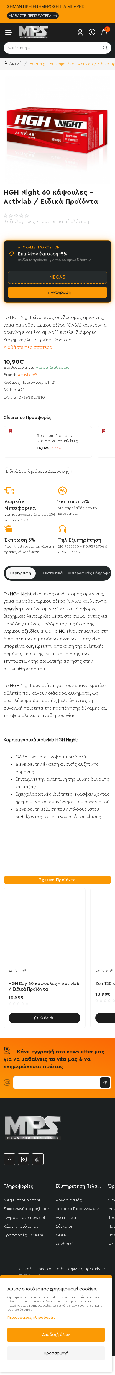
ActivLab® (27, 375)
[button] (44, 1018)
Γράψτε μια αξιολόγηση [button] (64, 221)
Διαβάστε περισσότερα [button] (28, 347)
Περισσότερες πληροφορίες (31, 1317)
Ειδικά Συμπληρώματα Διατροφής (37, 471)
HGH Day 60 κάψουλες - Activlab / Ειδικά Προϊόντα (44, 987)
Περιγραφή (20, 573)
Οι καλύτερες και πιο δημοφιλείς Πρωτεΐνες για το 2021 (64, 1269)
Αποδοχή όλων (56, 1335)
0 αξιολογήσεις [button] (19, 221)
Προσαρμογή (56, 1353)
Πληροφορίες (18, 1186)
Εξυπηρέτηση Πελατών (78, 1186)
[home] (13, 63)
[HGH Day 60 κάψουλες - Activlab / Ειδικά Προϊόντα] (44, 929)
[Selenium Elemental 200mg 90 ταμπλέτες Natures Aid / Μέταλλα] (19, 442)
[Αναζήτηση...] (105, 48)
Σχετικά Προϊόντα (57, 880)
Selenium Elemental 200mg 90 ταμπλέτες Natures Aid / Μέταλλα (59, 439)
